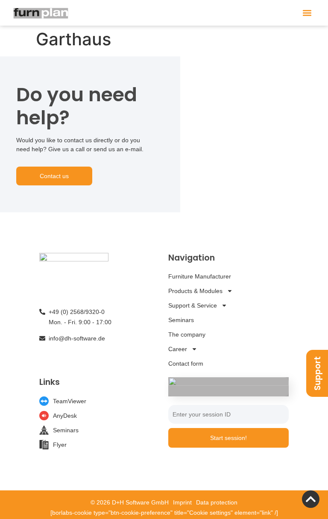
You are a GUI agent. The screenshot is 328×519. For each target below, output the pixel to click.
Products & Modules (195, 290)
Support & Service (192, 305)
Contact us (54, 176)
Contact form (185, 363)
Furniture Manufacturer (199, 276)
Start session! (228, 437)
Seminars (181, 320)
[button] (307, 13)
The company (186, 334)
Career (177, 349)
